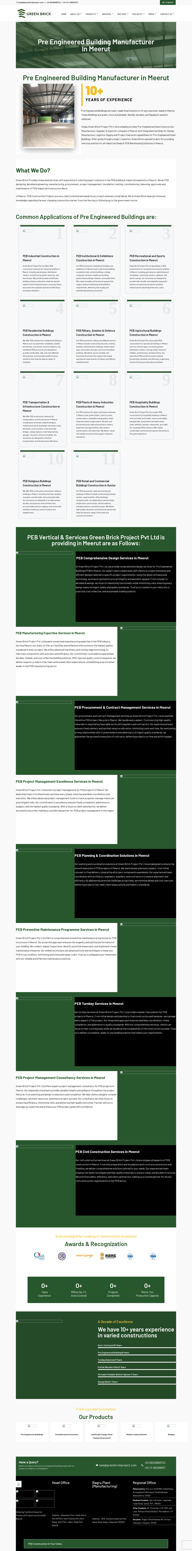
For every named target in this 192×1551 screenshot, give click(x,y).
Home (63, 14)
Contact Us (166, 14)
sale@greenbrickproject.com (31, 2)
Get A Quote (167, 2)
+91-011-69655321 (70, 2)
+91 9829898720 (53, 2)
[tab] (96, 1543)
